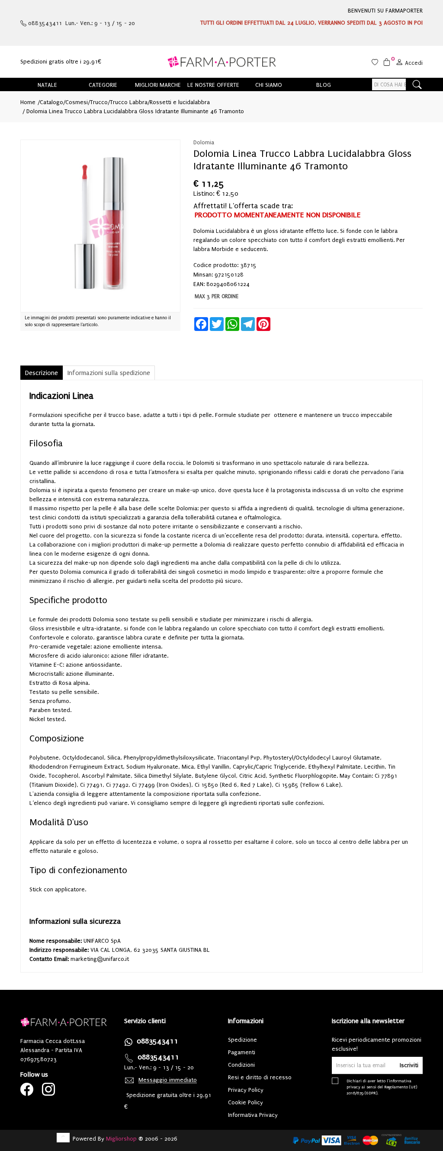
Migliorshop (121, 1138)
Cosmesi (76, 102)
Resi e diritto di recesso (260, 1077)
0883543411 (157, 1041)
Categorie (103, 85)
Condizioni (241, 1065)
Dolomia (203, 142)
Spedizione (242, 1040)
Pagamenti (241, 1052)
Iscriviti (409, 1065)
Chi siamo (268, 85)
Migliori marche (158, 85)
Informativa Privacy (253, 1115)
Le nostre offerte (213, 85)
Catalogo (51, 102)
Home (27, 102)
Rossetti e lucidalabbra (180, 102)
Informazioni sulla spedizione (108, 373)
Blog (323, 85)
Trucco (99, 102)
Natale (47, 85)
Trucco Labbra (129, 102)
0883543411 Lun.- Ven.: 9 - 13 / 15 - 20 (80, 23)
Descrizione (41, 373)
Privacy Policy (245, 1090)
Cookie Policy (245, 1102)
